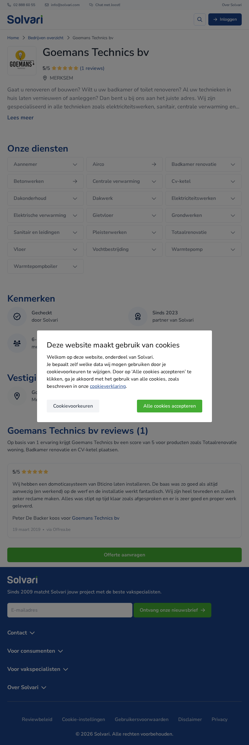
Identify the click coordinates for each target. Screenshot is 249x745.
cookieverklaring (108, 386)
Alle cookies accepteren (169, 406)
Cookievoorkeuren (73, 406)
